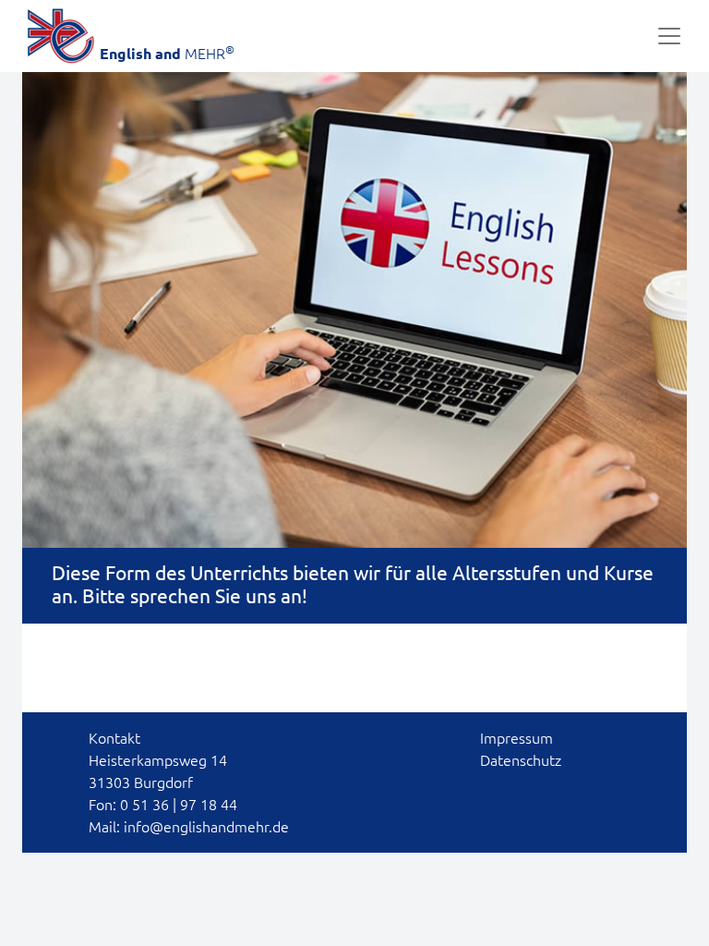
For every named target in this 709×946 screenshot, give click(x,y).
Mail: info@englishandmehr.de (189, 827)
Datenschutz (520, 760)
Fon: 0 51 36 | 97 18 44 (163, 804)
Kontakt (114, 738)
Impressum (516, 738)
